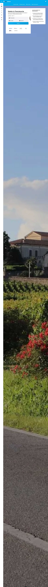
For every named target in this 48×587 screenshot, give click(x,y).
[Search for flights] (1, 4)
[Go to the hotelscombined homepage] (7, 1)
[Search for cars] (1, 8)
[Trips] (1, 15)
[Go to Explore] (1, 12)
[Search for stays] (1, 6)
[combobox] (11, 15)
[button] (2, 1)
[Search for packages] (1, 10)
